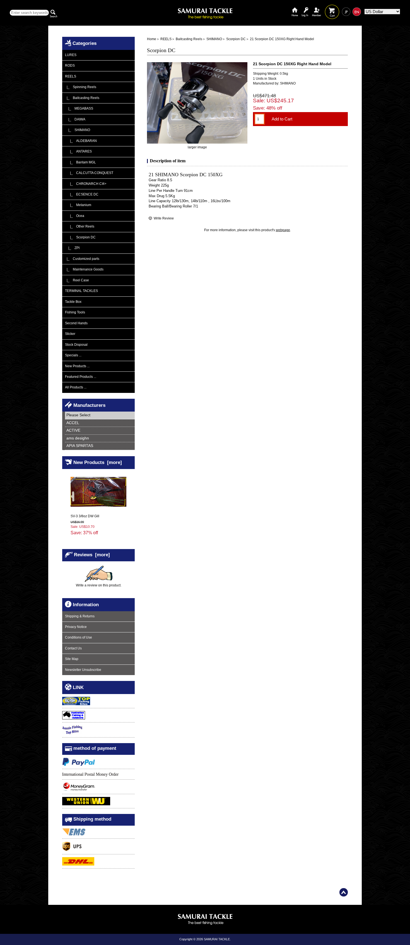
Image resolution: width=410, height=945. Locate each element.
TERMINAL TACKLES (81, 291)
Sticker (70, 334)
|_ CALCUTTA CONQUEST (89, 173)
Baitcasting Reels (189, 39)
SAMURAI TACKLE (217, 939)
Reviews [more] (92, 554)
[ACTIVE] (100, 430)
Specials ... (73, 355)
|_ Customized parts (82, 259)
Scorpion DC (236, 39)
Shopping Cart (332, 7)
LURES (70, 55)
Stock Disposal (76, 345)
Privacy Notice (76, 627)
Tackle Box (73, 302)
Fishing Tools (75, 312)
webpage (283, 230)
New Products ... (77, 366)
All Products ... (75, 387)
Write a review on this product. (98, 585)
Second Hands (76, 323)
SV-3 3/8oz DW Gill (85, 516)
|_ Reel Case (77, 280)
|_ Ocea (74, 216)
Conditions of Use (78, 637)
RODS (70, 65)
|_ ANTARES (78, 151)
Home (295, 7)
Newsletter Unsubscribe (83, 670)
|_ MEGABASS (79, 108)
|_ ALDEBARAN (81, 141)
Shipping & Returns (80, 616)
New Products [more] (97, 462)
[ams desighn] (100, 438)
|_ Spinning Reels (80, 87)
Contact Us (73, 648)
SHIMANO (214, 39)
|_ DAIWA (75, 119)
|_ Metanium (78, 205)
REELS (166, 39)
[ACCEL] (100, 423)
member (316, 7)
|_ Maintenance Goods (84, 269)
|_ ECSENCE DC (81, 194)
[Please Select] (100, 415)
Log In (305, 7)
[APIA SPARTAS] (100, 446)
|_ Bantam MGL (80, 162)
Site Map (71, 659)
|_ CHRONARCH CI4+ (86, 184)
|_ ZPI (72, 248)
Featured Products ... (80, 377)
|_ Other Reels (79, 226)
